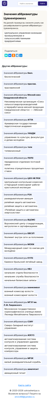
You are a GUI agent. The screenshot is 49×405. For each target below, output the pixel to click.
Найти (42, 3)
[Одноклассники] (13, 55)
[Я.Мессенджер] (6, 55)
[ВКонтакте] (9, 55)
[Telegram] (17, 55)
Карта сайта (24, 385)
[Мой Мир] (20, 55)
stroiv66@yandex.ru (24, 396)
